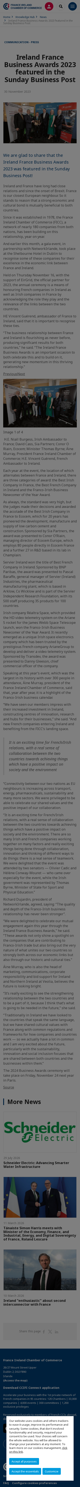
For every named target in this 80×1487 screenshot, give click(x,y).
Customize (51, 1471)
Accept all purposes (24, 1461)
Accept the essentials (25, 1471)
